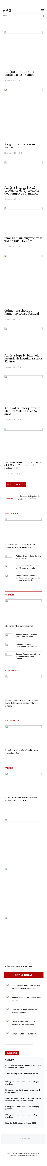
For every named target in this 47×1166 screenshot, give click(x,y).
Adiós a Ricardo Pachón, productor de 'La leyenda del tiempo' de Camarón (28, 578)
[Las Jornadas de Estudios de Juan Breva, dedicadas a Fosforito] (23, 529)
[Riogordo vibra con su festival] (23, 610)
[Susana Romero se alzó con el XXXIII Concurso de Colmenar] (8, 656)
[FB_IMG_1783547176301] (23, 919)
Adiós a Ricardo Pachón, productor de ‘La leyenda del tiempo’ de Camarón (21, 190)
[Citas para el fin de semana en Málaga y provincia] (8, 568)
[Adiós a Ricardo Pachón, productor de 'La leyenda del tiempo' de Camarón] (8, 578)
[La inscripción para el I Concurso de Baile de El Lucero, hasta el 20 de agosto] (23, 685)
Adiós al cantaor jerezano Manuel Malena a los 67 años (22, 411)
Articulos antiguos (15, 484)
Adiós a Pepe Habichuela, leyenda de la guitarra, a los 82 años (23, 358)
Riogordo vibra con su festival (19, 146)
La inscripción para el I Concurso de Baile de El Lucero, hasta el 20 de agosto (21, 703)
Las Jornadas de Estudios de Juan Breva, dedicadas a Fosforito (28, 498)
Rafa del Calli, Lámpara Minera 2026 (20, 1123)
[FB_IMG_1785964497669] (23, 870)
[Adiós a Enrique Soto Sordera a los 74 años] (8, 558)
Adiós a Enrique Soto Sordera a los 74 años (19, 73)
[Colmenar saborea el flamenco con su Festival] (8, 646)
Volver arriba (25, 1139)
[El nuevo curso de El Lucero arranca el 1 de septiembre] (8, 1021)
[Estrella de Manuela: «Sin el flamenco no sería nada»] (23, 736)
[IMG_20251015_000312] (23, 821)
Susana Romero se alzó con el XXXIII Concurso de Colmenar (23, 465)
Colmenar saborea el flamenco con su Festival (21, 312)
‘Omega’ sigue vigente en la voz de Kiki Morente (23, 239)
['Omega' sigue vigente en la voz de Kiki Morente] (8, 636)
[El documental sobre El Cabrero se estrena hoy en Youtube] (23, 783)
